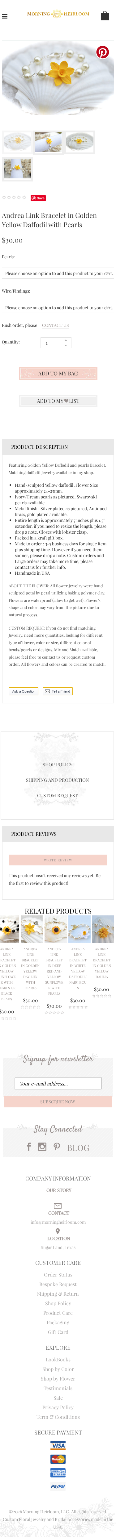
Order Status (58, 1274)
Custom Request (57, 795)
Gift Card (58, 1332)
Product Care (58, 1313)
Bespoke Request (58, 1284)
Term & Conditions (58, 1417)
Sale (58, 1397)
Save (41, 198)
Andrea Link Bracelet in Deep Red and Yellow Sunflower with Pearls (54, 971)
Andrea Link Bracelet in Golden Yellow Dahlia (101, 963)
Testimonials (58, 1388)
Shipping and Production (57, 780)
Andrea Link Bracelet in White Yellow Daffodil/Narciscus (78, 968)
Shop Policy (57, 764)
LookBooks (58, 1359)
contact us (55, 325)
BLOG (78, 1147)
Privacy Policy (58, 1407)
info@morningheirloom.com (58, 1222)
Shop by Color (58, 1369)
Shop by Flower (58, 1378)
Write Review (58, 860)
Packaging (58, 1322)
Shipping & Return (58, 1293)
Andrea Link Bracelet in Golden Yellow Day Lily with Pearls (30, 968)
